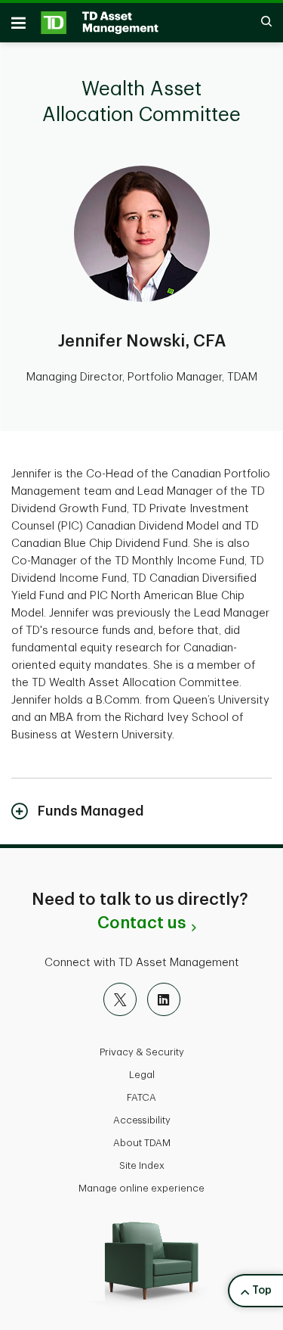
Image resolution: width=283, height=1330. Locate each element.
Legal (142, 1075)
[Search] (259, 22)
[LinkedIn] (163, 999)
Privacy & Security (142, 1052)
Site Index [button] (142, 1165)
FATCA (141, 1097)
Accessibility (142, 1120)
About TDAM (142, 1143)
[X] (120, 999)
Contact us (141, 923)
